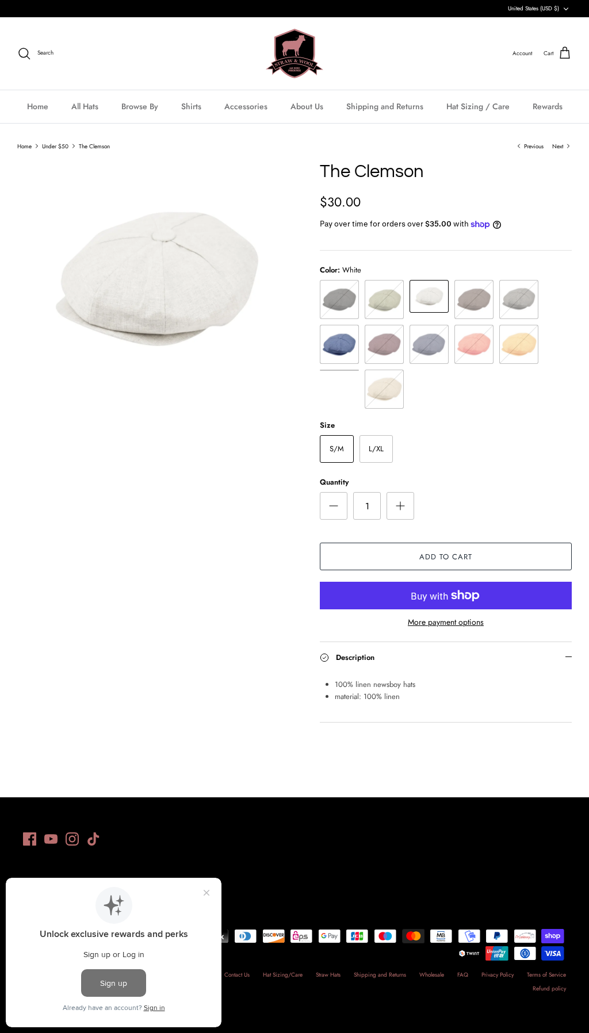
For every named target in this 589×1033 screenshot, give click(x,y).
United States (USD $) (533, 8)
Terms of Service (546, 974)
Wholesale (431, 974)
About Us (306, 106)
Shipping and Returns (384, 106)
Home (37, 106)
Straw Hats (328, 974)
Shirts (191, 106)
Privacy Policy (497, 974)
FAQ (462, 974)
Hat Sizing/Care (283, 974)
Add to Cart (445, 556)
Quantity (334, 482)
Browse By (139, 106)
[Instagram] (72, 839)
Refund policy (549, 988)
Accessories (245, 106)
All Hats (84, 106)
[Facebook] (29, 839)
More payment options (446, 622)
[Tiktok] (93, 839)
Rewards (548, 106)
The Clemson (94, 145)
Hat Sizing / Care (478, 106)
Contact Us (237, 974)
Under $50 (55, 145)
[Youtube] (51, 839)
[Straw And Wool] (294, 53)
